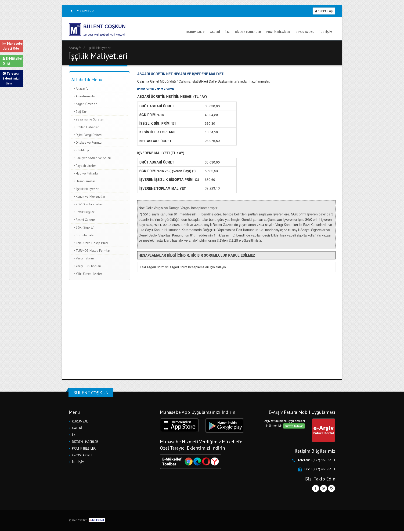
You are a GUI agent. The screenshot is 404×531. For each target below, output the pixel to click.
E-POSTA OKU (305, 32)
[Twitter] (323, 488)
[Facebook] (315, 488)
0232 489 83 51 (85, 11)
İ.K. (227, 32)
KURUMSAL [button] (80, 421)
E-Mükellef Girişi (12, 60)
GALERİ (215, 32)
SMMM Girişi (325, 11)
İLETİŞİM (326, 32)
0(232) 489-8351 (323, 460)
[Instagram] (331, 488)
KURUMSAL (194, 32)
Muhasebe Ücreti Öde (13, 46)
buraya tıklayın (294, 426)
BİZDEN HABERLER (248, 32)
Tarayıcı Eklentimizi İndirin (11, 78)
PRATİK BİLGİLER (278, 32)
